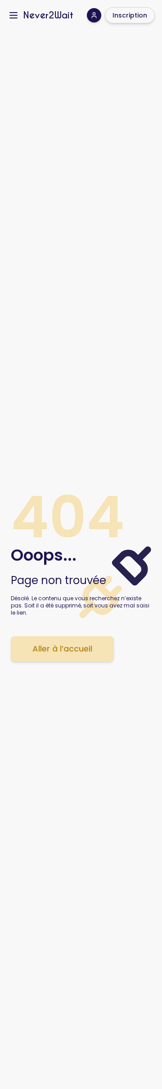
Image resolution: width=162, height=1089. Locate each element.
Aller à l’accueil (62, 648)
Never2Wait (48, 15)
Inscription (129, 15)
